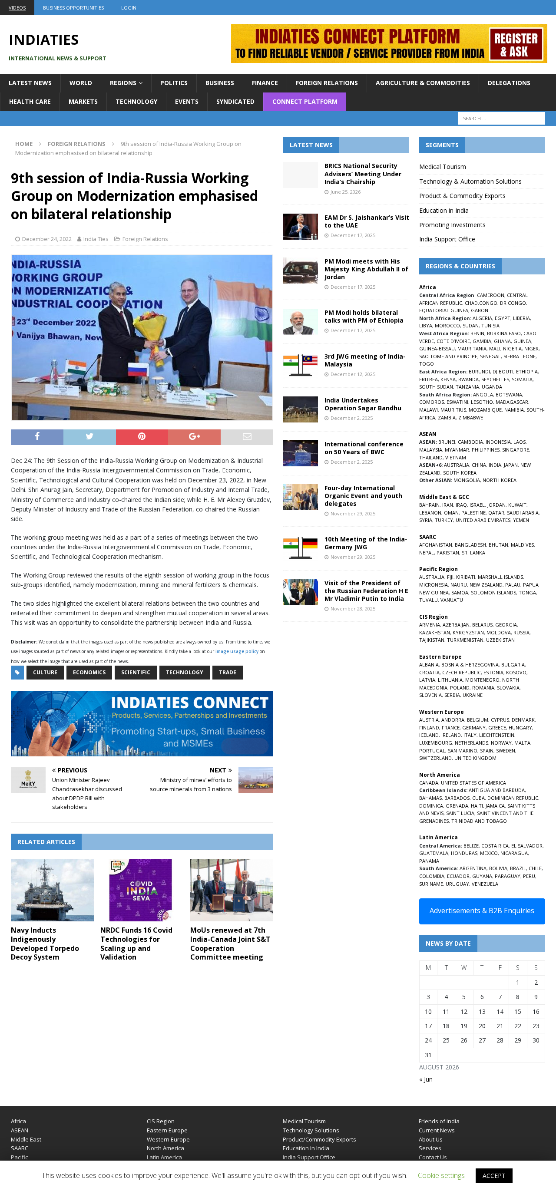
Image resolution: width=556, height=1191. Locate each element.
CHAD (471, 303)
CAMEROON (490, 295)
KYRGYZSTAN (468, 632)
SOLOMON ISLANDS (493, 592)
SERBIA (452, 695)
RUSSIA (521, 632)
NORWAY (501, 742)
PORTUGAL (432, 750)
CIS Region (161, 1121)
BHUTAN (498, 544)
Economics (89, 672)
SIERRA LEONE (519, 356)
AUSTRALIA (456, 465)
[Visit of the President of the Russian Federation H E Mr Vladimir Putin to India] (300, 592)
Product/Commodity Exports (319, 1139)
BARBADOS (457, 798)
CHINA (479, 465)
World (81, 83)
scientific (135, 672)
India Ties (96, 239)
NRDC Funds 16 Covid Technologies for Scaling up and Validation (136, 943)
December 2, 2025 (352, 418)
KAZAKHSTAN (434, 632)
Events (187, 101)
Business (219, 83)
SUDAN (471, 325)
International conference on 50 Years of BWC (364, 448)
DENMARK (523, 719)
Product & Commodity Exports (462, 195)
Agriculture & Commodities (423, 83)
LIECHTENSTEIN (496, 735)
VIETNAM (455, 457)
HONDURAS (464, 853)
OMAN (451, 512)
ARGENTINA (473, 868)
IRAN (447, 504)
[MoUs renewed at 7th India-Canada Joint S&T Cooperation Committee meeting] (231, 890)
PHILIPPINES (486, 449)
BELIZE (471, 845)
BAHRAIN (429, 504)
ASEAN (428, 434)
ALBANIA (429, 664)
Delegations (509, 83)
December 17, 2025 (353, 235)
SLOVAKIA (508, 687)
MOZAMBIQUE (485, 409)
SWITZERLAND (435, 758)
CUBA (478, 798)
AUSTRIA (429, 719)
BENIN (477, 333)
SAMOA (459, 592)
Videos (17, 7)
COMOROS (431, 402)
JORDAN (496, 504)
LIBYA (425, 325)
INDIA (495, 465)
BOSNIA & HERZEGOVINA (470, 664)
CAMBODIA (470, 442)
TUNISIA (490, 325)
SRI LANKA (473, 552)
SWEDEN (505, 750)
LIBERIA (521, 318)
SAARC (19, 1148)
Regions (123, 83)
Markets (83, 101)
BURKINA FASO (504, 333)
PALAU (512, 584)
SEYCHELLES (495, 379)
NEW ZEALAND (486, 584)
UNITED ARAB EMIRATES (483, 520)
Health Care (30, 101)
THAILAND (431, 457)
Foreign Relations (327, 83)
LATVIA (427, 679)
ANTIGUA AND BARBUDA (497, 790)
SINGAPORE (515, 449)
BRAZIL (518, 868)
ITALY (470, 735)
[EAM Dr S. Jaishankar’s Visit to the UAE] (300, 227)
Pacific (19, 1157)
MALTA (522, 742)
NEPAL (426, 552)
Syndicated (235, 101)
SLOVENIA (430, 695)
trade (227, 672)
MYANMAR (457, 449)
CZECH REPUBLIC (461, 672)
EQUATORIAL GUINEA (443, 310)
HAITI (477, 805)
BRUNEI (446, 442)
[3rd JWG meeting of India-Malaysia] (300, 366)
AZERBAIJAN (456, 624)
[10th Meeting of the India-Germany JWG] (300, 548)
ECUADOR (458, 876)
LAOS (519, 442)
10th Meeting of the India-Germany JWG (365, 543)
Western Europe (168, 1139)
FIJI (450, 577)
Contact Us (433, 1157)
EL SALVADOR (527, 845)
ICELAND (429, 735)
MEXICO (489, 853)
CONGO (488, 303)
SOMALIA (522, 379)
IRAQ (461, 504)
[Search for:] (501, 118)
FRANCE (451, 727)
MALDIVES (522, 544)
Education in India (444, 210)
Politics (174, 83)
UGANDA (492, 386)
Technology (136, 101)
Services (430, 1148)
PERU (529, 876)
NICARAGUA (514, 853)
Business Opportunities (73, 7)
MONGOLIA (466, 480)
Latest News (30, 83)
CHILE (535, 868)
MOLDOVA (498, 632)
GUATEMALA (433, 853)
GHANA (502, 341)
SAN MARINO (462, 750)
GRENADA (457, 805)
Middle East (26, 1139)
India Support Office (447, 239)
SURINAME (431, 884)
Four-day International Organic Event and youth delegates (363, 496)
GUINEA (522, 341)
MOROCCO (447, 325)
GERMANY (474, 727)
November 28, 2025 (353, 608)
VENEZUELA (485, 884)
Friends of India (439, 1121)
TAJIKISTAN (431, 640)
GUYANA (482, 876)
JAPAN (511, 465)
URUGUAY (457, 884)
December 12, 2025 (353, 374)
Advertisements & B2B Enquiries (482, 910)
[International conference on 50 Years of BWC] (300, 453)
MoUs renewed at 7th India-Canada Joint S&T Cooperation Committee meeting (230, 943)
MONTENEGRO (482, 679)
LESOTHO (482, 402)
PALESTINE (473, 512)
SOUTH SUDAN (436, 386)
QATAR (496, 512)
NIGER (531, 348)
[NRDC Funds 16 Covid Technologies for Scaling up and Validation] (141, 890)
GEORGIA (506, 624)
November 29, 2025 (353, 513)
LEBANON (430, 512)
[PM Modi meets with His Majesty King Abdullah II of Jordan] (300, 270)
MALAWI (428, 409)
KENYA (448, 379)
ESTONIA (493, 672)
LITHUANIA (450, 679)
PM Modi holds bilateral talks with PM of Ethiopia (364, 316)
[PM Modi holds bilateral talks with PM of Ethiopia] (300, 322)
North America (165, 1148)
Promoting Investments (452, 225)
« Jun (426, 1079)
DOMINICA (431, 805)
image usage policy (236, 651)
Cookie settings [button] (441, 1175)
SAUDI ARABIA (523, 512)
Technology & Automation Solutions (470, 181)
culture (45, 672)
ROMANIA (483, 687)
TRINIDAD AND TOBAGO (479, 821)
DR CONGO (513, 303)
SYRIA (425, 520)
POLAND (460, 687)
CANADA (428, 782)
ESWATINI (457, 402)
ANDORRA (452, 719)
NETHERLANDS (471, 742)
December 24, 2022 (47, 239)
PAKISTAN (448, 552)
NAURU (458, 584)
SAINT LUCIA (460, 813)
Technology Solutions (311, 1130)
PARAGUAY (507, 876)
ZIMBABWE (470, 417)
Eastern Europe (167, 1130)
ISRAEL (477, 504)
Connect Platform (305, 101)
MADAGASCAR (512, 402)
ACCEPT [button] (494, 1175)
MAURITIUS (453, 409)
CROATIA (429, 672)
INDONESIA (498, 442)
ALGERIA (482, 318)
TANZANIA (467, 386)
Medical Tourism (442, 166)
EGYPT (502, 318)
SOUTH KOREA (460, 472)
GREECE (497, 727)
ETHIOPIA (527, 371)
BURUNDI (479, 371)
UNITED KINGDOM (475, 758)
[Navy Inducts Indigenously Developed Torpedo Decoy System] (52, 890)
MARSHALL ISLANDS (500, 577)
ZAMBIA (447, 417)
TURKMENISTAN (465, 640)
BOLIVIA (498, 868)
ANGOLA (483, 394)
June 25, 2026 (346, 191)
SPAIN (486, 750)
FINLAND (429, 727)
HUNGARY (520, 727)
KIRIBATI (465, 577)
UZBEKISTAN (500, 640)
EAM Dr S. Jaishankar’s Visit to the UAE (366, 221)
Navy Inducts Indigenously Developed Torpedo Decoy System (45, 943)
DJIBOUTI (503, 371)
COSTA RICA (495, 845)
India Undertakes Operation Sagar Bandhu (362, 404)
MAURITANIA (471, 348)
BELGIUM (477, 719)
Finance (265, 83)
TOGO (426, 363)
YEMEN (521, 520)
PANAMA (429, 861)
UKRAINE (473, 695)
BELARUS (482, 624)
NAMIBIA (514, 409)
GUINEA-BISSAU (437, 348)
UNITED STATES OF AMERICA (473, 782)
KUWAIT (517, 504)
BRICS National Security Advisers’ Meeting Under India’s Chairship (362, 173)
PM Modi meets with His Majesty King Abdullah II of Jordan (366, 269)
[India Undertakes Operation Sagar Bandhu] (300, 409)
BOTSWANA (509, 394)
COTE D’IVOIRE (453, 341)
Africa (18, 1121)
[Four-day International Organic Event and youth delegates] (300, 497)
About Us (431, 1139)
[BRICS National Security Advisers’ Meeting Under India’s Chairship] (300, 175)
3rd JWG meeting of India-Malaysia (365, 360)
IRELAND (451, 735)
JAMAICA (495, 805)
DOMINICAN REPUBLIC (512, 798)
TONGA (527, 592)
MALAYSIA (430, 449)
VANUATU (451, 600)
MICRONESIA (433, 584)
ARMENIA (429, 624)
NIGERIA (512, 348)
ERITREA (428, 379)
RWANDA (468, 379)
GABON (479, 310)
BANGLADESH (470, 544)
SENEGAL (490, 356)
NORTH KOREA (499, 480)
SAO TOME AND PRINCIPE (448, 356)
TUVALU (428, 600)
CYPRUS (500, 719)
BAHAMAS (430, 798)
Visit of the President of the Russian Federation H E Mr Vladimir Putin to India (366, 591)
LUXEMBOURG (435, 742)
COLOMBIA (431, 876)
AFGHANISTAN (435, 544)
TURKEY (444, 520)
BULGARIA (513, 664)
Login (128, 7)
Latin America (164, 1157)
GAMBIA (482, 341)
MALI (494, 348)
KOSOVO (516, 672)
